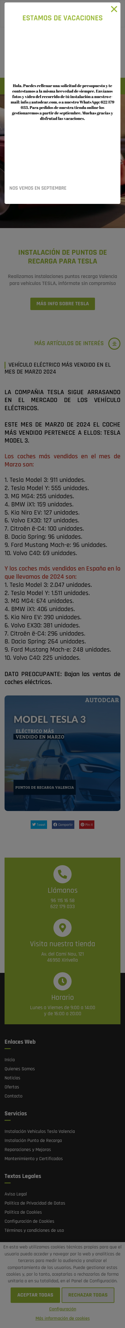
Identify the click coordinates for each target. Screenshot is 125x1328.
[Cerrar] (114, 8)
